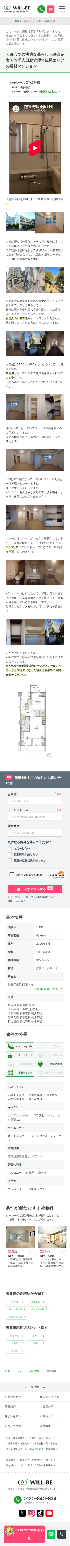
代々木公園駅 (37, 1309)
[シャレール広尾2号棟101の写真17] (15, 572)
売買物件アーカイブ (42, 1459)
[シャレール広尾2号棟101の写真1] (20, 221)
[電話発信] (61, 1534)
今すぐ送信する (37, 889)
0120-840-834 (41, 9)
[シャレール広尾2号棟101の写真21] (35, 631)
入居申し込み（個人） (41, 1437)
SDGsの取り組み (44, 1465)
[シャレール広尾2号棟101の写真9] (15, 407)
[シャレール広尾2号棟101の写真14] (15, 517)
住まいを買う (13, 1416)
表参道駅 (35, 1301)
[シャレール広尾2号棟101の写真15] (35, 517)
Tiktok (40, 1513)
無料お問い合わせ (50, 9)
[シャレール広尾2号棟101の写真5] (54, 279)
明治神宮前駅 (15, 1316)
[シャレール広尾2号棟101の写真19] (54, 572)
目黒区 (14, 1343)
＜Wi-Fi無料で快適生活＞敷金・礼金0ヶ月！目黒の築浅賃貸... (20, 1262)
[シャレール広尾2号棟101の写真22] (54, 631)
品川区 (14, 1350)
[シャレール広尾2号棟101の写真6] (15, 343)
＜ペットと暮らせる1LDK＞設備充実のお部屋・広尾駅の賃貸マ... (52, 1262)
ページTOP (32, 1387)
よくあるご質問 (33, 1448)
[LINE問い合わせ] (51, 1534)
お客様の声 (46, 1406)
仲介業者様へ (13, 1448)
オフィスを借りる (15, 1437)
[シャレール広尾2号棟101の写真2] (49, 222)
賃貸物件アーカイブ (16, 1459)
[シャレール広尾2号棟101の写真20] (15, 631)
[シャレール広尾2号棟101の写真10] (35, 407)
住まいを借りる (49, 1396)
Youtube (49, 1513)
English (10, 1465)
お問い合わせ (13, 1396)
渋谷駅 (14, 1301)
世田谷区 (14, 1336)
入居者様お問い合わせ (45, 1443)
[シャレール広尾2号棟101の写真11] (54, 407)
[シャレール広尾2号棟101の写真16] (54, 517)
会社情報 (45, 1426)
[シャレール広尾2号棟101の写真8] (54, 343)
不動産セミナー (49, 1416)
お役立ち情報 (13, 1426)
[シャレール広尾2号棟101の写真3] (15, 279)
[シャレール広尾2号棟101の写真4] (35, 279)
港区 (35, 1343)
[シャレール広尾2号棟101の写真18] (35, 572)
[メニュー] (62, 7)
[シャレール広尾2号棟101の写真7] (35, 343)
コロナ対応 (24, 1465)
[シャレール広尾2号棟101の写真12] (20, 460)
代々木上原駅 (15, 1309)
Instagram (31, 1513)
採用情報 (50, 1448)
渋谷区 (35, 1336)
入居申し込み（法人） (17, 1443)
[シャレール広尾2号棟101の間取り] (35, 722)
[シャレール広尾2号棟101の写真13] (49, 460)
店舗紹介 (10, 1406)
